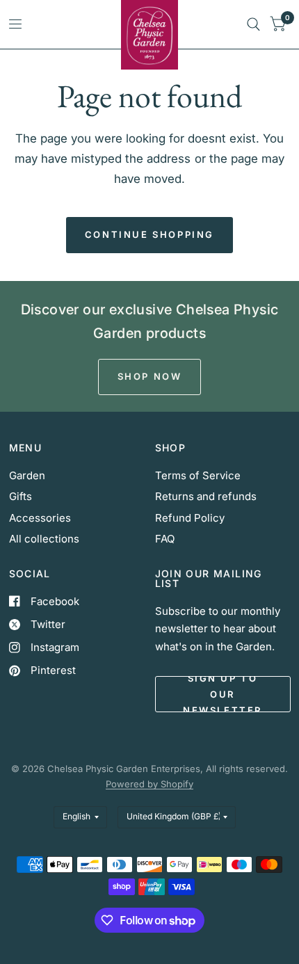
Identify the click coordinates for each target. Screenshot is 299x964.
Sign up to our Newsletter (222, 694)
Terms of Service (198, 475)
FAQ (165, 538)
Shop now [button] (150, 376)
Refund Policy (190, 517)
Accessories (40, 517)
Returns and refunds (206, 496)
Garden (27, 475)
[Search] (253, 24)
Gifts (20, 496)
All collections (44, 538)
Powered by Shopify (149, 783)
